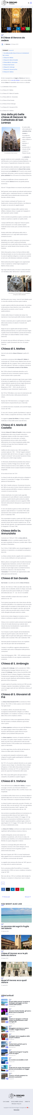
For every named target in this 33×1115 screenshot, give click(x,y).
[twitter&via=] (14, 28)
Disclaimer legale (17, 1101)
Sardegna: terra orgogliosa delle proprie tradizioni (19, 1036)
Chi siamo (6, 1101)
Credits (27, 1101)
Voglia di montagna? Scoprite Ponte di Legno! (18, 1052)
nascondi (11, 50)
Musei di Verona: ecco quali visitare (14, 981)
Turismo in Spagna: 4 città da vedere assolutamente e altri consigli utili (18, 1020)
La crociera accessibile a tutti (18, 1060)
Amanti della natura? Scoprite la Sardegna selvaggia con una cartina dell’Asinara (19, 1003)
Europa (10, 1016)
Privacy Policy (16, 1103)
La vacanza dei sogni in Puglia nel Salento (15, 927)
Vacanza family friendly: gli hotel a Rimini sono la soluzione (20, 1011)
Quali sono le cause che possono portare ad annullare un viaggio (19, 1068)
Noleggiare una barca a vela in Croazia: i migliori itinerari (19, 1029)
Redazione (8, 44)
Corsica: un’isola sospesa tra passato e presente (18, 1076)
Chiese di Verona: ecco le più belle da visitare (14, 954)
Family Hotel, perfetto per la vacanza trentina (18, 1044)
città (3, 883)
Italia (2, 34)
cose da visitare (15, 80)
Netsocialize (16, 1109)
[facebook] (9, 28)
